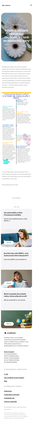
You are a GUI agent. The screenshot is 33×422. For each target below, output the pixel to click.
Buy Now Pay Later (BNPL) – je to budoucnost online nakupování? (16, 254)
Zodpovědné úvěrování (11, 394)
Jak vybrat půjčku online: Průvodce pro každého (13, 213)
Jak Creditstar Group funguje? (14, 377)
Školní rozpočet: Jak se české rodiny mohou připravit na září (15, 295)
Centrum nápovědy (10, 401)
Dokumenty (8, 391)
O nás (6, 374)
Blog (5, 381)
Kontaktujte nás (9, 398)
